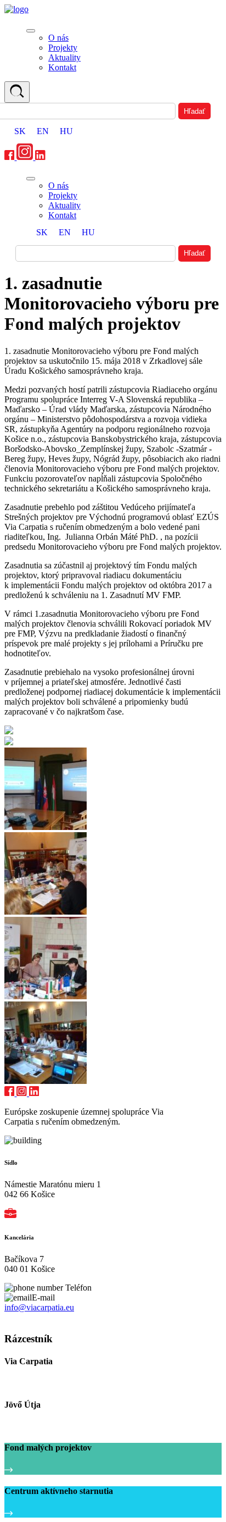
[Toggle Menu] (30, 30)
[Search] (17, 92)
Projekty (62, 47)
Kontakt (62, 67)
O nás (58, 37)
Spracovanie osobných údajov (50, 1318)
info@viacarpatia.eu (39, 1307)
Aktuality (64, 57)
